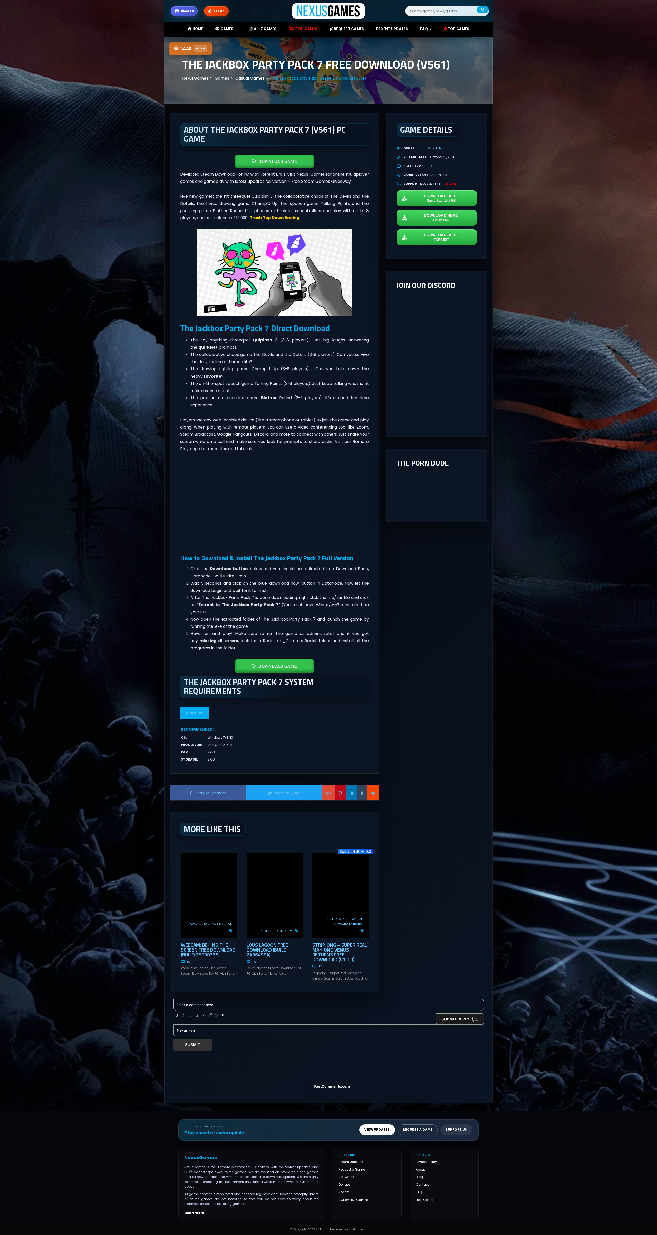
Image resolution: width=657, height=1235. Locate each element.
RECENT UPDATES (392, 28)
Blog (419, 1177)
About (420, 1169)
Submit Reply (455, 1018)
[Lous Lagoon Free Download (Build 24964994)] (275, 895)
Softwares (346, 1177)
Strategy (357, 923)
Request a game (417, 1130)
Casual (195, 923)
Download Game (277, 161)
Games (227, 28)
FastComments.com (332, 1086)
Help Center (424, 1200)
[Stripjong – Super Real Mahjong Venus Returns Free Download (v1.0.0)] (340, 895)
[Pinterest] (340, 792)
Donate (344, 1184)
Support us (456, 1130)
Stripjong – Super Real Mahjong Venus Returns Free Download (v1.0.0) (339, 952)
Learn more (194, 1213)
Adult (331, 919)
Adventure (268, 931)
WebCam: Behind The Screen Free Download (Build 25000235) (208, 949)
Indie (205, 923)
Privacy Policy (426, 1162)
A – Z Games (264, 28)
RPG (212, 923)
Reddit (344, 1192)
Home (197, 28)
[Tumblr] (362, 792)
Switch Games (303, 28)
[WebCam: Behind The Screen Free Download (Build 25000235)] (209, 895)
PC (188, 961)
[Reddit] (373, 792)
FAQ (424, 28)
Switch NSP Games (353, 1200)
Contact (422, 1184)
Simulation (224, 923)
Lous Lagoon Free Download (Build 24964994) (267, 949)
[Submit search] (483, 9)
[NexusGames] (328, 10)
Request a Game (352, 1169)
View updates (377, 1130)
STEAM (450, 184)
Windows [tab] (194, 712)
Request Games (348, 28)
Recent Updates (351, 1162)
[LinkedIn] (351, 792)
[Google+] (328, 792)
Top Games (458, 28)
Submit (192, 1044)
